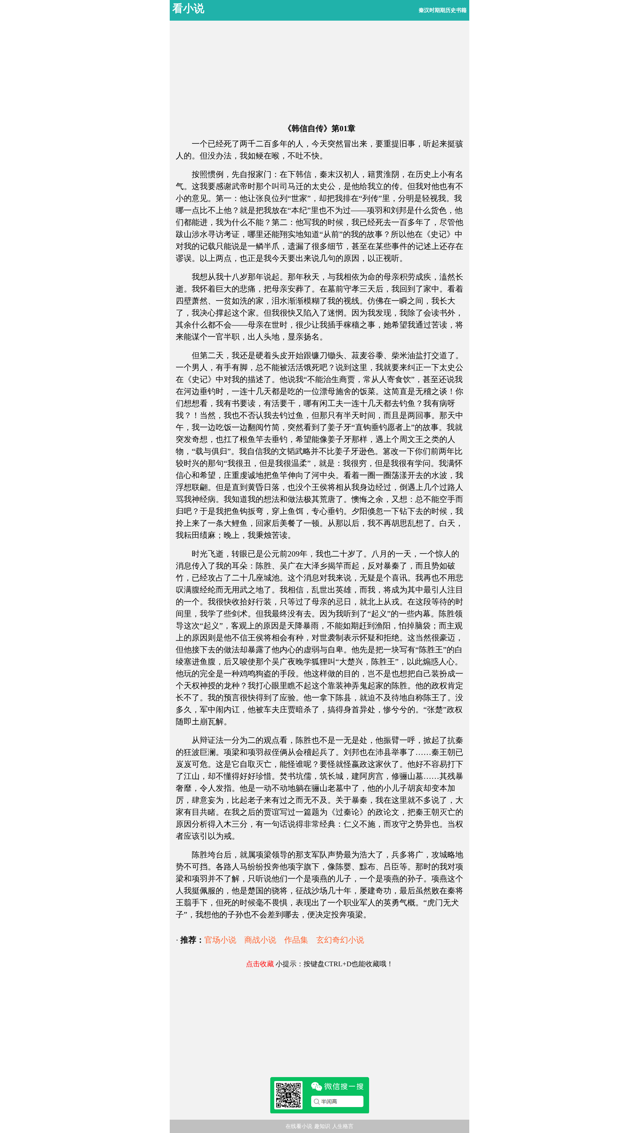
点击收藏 (260, 964)
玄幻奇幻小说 (340, 940)
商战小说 (260, 940)
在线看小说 (299, 1126)
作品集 (296, 940)
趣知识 (322, 1126)
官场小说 (220, 940)
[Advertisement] (319, 73)
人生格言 (342, 1126)
